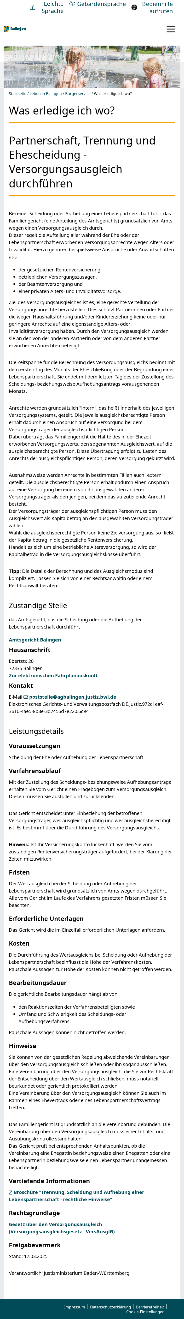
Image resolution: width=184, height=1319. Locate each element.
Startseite (17, 93)
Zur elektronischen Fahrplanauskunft (53, 675)
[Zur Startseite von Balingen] (15, 28)
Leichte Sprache (53, 7)
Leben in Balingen (46, 93)
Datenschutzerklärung (110, 1307)
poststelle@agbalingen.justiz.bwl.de (72, 697)
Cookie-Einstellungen (145, 1312)
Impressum (74, 1307)
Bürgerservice (78, 93)
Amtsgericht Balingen (35, 639)
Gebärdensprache (101, 3)
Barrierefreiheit (150, 1307)
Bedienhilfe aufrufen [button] (157, 7)
